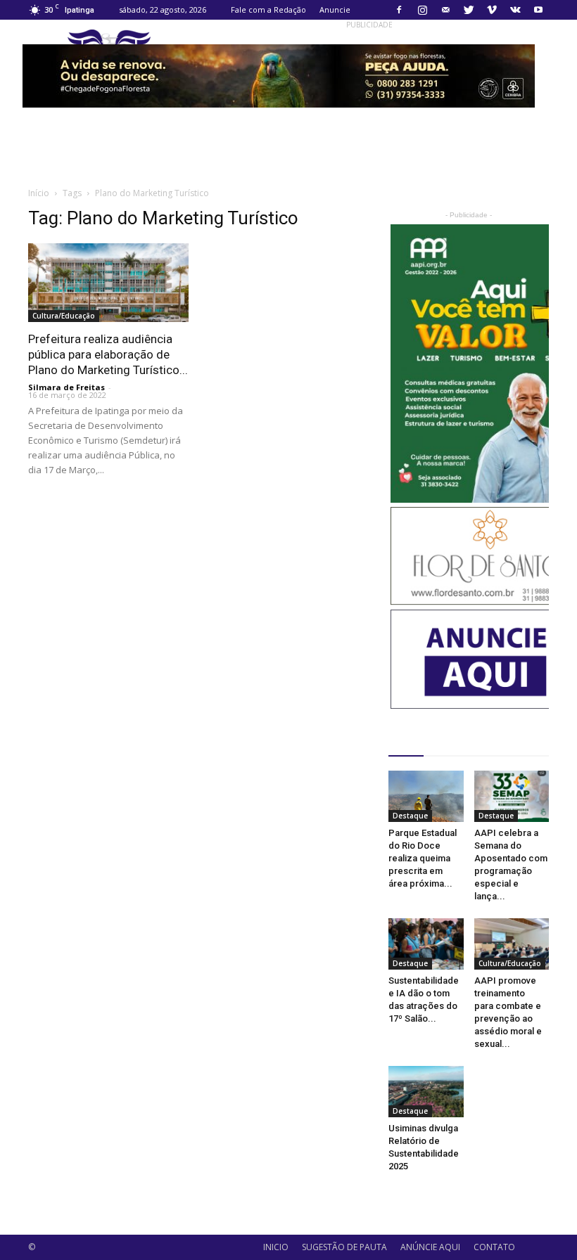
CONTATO (494, 1247)
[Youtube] (538, 10)
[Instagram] (422, 10)
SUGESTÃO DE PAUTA (344, 1247)
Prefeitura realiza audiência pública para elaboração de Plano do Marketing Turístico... (108, 354)
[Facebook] (399, 10)
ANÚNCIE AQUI (430, 1247)
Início (38, 193)
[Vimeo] (491, 10)
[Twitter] (468, 10)
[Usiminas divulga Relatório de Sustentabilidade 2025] (426, 1091)
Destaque (410, 816)
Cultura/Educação (63, 316)
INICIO (275, 1247)
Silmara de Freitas (66, 387)
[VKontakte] (515, 10)
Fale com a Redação (268, 9)
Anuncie (334, 9)
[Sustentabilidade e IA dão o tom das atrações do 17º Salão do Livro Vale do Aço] (426, 944)
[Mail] (445, 10)
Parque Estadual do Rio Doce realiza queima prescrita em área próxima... (422, 858)
